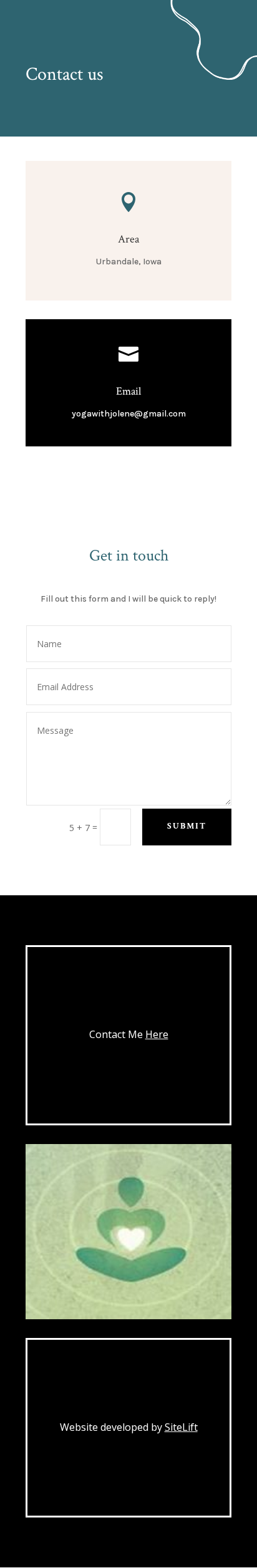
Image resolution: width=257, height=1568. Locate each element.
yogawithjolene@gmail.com (129, 413)
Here (156, 1034)
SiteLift (181, 1427)
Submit (186, 826)
